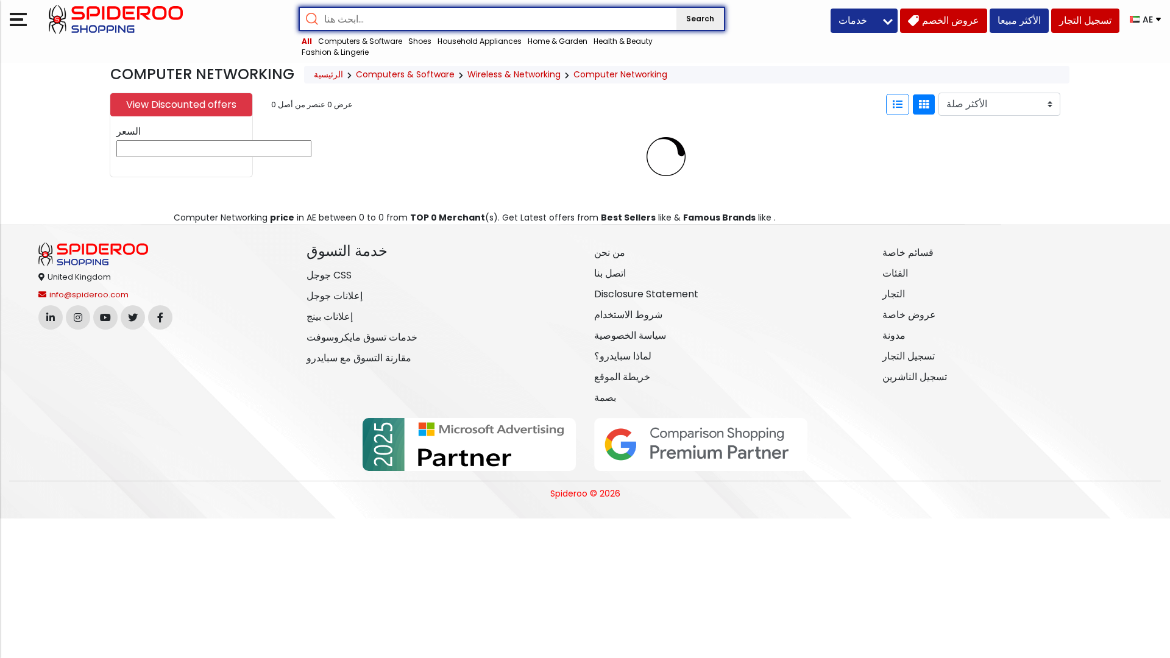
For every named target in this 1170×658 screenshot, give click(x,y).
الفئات (895, 273)
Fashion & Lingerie (335, 52)
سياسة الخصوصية (630, 335)
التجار (893, 294)
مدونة (894, 335)
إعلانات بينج (330, 317)
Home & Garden (557, 41)
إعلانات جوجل (335, 296)
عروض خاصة (909, 315)
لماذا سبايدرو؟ (622, 356)
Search (700, 18)
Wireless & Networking (514, 74)
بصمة (605, 398)
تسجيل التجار (908, 356)
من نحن (609, 253)
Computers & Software (360, 41)
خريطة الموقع (622, 377)
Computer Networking (620, 74)
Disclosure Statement (646, 294)
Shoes (419, 41)
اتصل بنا (610, 273)
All (307, 41)
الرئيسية (328, 74)
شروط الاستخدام (628, 315)
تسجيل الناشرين (914, 377)
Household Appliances (480, 41)
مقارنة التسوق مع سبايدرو (359, 358)
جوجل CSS (329, 275)
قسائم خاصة (908, 253)
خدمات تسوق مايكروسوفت (362, 337)
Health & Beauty (623, 41)
